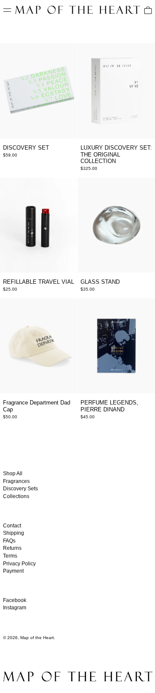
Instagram (14, 608)
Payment (13, 571)
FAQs (9, 541)
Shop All (12, 473)
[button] (148, 10)
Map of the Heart (37, 637)
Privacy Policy (19, 564)
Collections (16, 496)
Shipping (13, 533)
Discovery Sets (20, 489)
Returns (12, 548)
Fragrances (16, 481)
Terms (10, 556)
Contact (12, 526)
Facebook (14, 600)
